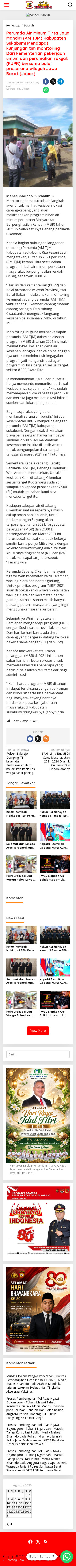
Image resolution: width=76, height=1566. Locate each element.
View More (38, 1031)
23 (29, 1507)
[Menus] (6, 5)
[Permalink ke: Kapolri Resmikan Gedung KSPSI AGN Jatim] (55, 831)
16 (29, 1503)
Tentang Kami (15, 1560)
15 (26, 1503)
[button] (66, 1556)
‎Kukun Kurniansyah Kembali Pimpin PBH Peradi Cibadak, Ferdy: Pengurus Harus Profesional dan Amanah (53, 814)
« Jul (9, 1524)
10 (8, 1503)
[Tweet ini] (53, 81)
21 (22, 1507)
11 (12, 1503)
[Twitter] (38, 738)
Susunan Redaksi (41, 1560)
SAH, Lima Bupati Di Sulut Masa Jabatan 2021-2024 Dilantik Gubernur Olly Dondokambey (56, 759)
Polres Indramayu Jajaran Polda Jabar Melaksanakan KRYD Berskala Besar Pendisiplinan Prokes (35, 1440)
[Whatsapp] (46, 90)
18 (12, 1507)
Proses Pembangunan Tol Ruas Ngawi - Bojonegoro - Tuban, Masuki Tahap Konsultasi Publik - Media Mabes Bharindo (35, 1402)
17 (8, 1507)
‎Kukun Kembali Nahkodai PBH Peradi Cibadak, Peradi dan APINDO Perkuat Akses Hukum (21, 814)
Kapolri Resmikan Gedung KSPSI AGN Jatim (53, 845)
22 (26, 1507)
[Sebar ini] (46, 81)
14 (22, 1503)
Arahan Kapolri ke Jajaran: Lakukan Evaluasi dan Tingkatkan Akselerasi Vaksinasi (34, 1387)
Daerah (10, 88)
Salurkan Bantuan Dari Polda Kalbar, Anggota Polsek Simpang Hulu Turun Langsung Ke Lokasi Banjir (35, 1414)
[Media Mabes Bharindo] (39, 5)
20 (19, 1507)
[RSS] (46, 738)
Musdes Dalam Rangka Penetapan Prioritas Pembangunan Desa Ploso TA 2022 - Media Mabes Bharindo (36, 1380)
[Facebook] (30, 738)
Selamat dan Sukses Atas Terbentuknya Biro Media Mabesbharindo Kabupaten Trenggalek (20, 845)
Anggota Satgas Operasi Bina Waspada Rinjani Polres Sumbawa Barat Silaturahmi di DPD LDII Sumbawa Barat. (36, 1466)
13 (19, 1503)
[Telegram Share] (60, 81)
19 (15, 1507)
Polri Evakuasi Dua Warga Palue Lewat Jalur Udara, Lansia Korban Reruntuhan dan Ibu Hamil (20, 877)
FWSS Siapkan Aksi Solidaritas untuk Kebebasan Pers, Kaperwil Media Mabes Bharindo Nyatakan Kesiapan (53, 877)
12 (15, 1503)
